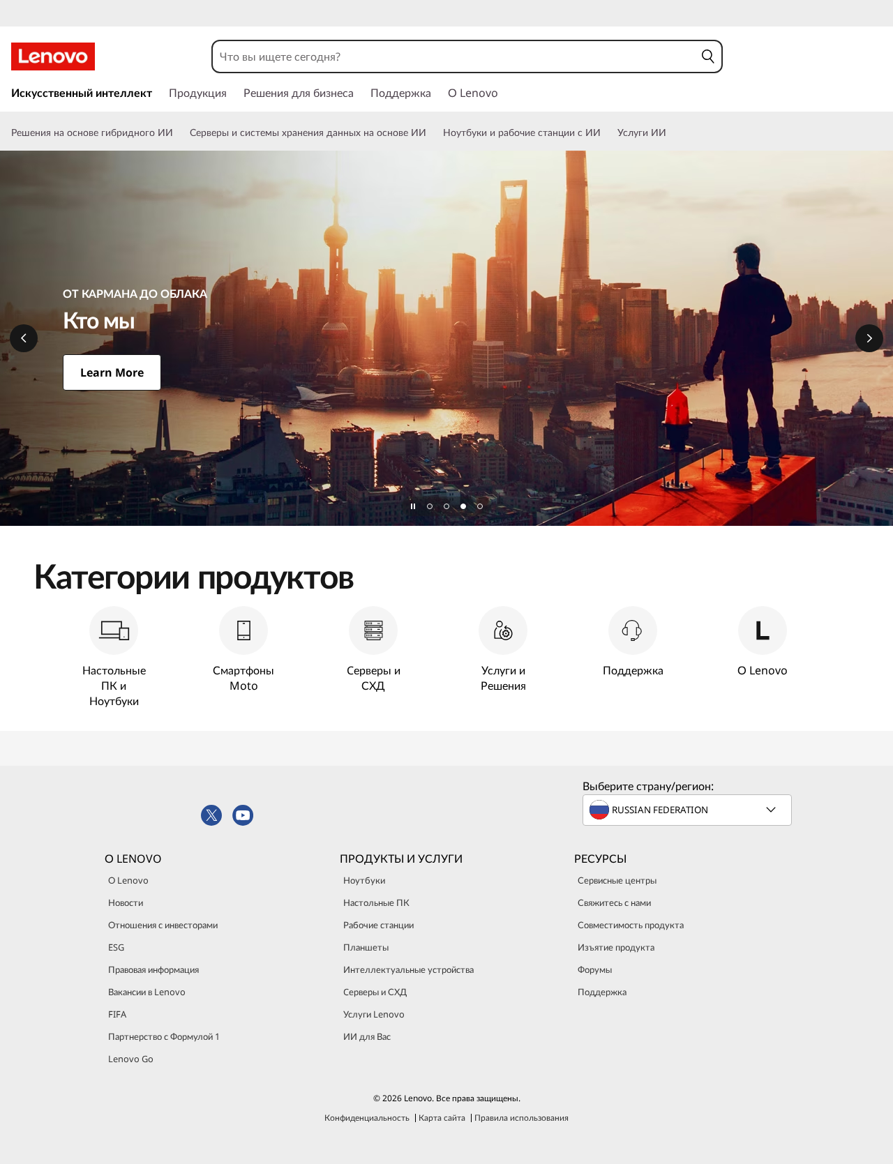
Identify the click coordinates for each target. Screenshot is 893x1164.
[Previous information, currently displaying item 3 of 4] (24, 338)
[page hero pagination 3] (463, 506)
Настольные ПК (376, 902)
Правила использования (521, 1118)
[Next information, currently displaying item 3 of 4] (869, 338)
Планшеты (366, 947)
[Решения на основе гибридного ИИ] (178, 132)
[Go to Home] (53, 56)
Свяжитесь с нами (614, 902)
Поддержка (602, 991)
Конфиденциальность (367, 1118)
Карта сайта (442, 1118)
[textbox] (688, 809)
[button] (708, 56)
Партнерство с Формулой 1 (164, 1036)
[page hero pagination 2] (446, 506)
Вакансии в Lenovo (147, 991)
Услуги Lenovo (374, 1014)
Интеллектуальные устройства (408, 969)
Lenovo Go (130, 1058)
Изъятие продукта (616, 947)
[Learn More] (446, 338)
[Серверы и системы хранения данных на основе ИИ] (432, 132)
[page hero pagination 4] (480, 506)
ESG (116, 947)
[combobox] (454, 56)
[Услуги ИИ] (672, 132)
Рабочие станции (378, 925)
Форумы (595, 969)
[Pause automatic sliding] (413, 506)
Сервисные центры (617, 880)
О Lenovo (128, 880)
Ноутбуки (364, 880)
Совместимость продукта (631, 925)
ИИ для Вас (367, 1036)
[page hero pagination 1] (429, 506)
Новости (125, 902)
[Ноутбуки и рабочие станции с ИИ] (606, 132)
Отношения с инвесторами (163, 925)
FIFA (117, 1014)
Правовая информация (153, 969)
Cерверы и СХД (375, 991)
